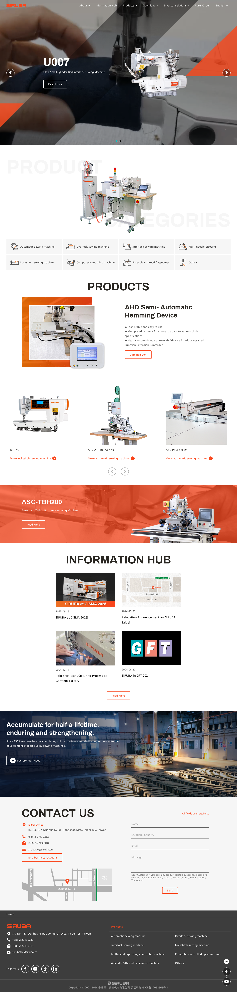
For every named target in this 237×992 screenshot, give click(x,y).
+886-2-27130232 (38, 836)
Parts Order (202, 5)
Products (128, 5)
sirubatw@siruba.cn (40, 849)
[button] (226, 73)
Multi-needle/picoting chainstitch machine (138, 954)
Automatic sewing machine (128, 936)
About (83, 5)
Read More (55, 84)
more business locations (42, 857)
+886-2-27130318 (38, 843)
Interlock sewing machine (127, 945)
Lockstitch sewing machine (192, 945)
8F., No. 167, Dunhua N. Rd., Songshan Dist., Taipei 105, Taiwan (67, 830)
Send (170, 890)
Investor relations (175, 5)
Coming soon (138, 354)
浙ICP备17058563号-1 (155, 987)
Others (179, 963)
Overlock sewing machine (191, 936)
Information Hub (106, 5)
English (220, 5)
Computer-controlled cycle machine (197, 954)
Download (149, 5)
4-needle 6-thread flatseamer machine (135, 963)
